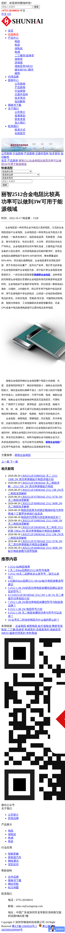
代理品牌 (13, 76)
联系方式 (20, 129)
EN (9, 14)
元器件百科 (21, 94)
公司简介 (20, 112)
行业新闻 (20, 90)
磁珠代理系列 (18, 633)
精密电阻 (32, 626)
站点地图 (13, 887)
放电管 (19, 59)
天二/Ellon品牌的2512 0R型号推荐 (29, 570)
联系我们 (13, 126)
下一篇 (14, 461)
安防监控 (13, 864)
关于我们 (13, 108)
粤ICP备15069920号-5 (24, 926)
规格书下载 (14, 105)
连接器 (19, 62)
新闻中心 (13, 80)
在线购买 (13, 34)
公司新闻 (20, 83)
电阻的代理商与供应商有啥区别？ (41, 517)
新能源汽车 (14, 857)
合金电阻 (21, 626)
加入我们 (20, 122)
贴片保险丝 (45, 626)
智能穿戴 (13, 853)
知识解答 (20, 101)
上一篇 (5, 461)
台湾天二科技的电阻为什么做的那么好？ (33, 619)
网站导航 (13, 883)
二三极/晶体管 (16, 629)
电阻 (17, 41)
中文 (4, 14)
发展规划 (20, 115)
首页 (10, 30)
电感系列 (30, 629)
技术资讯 (20, 97)
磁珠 (17, 73)
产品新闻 (20, 87)
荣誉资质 (20, 119)
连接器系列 (43, 629)
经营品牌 (13, 818)
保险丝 (19, 48)
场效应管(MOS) (24, 66)
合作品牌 (13, 876)
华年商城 (31, 633)
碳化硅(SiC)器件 (24, 69)
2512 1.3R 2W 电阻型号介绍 (25, 609)
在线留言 (20, 133)
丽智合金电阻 (23, 455)
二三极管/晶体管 (24, 55)
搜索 (36, 7)
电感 (17, 52)
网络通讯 (13, 860)
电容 (17, 44)
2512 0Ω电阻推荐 (19, 566)
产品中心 (13, 37)
